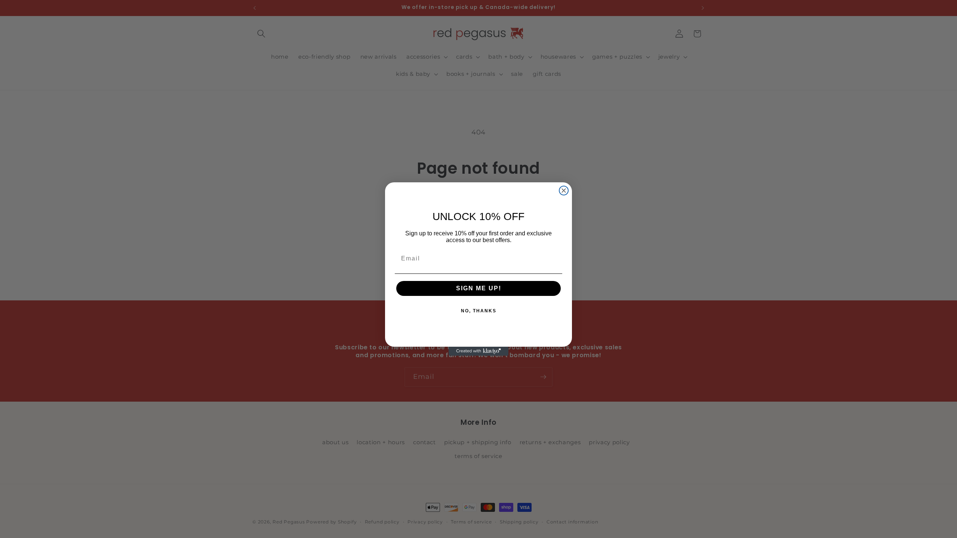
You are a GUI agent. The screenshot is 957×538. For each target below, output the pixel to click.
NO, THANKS (478, 310)
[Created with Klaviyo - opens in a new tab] (478, 351)
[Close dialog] (563, 190)
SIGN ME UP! (478, 288)
